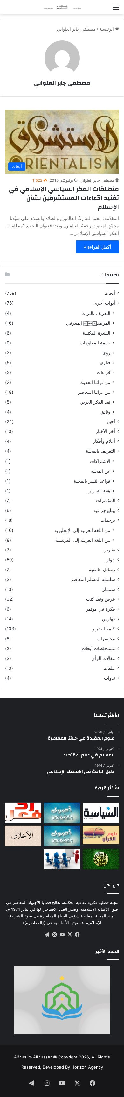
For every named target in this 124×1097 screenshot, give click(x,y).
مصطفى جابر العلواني (62, 83)
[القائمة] (116, 9)
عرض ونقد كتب (100, 599)
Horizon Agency (87, 1067)
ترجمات (107, 520)
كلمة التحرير (103, 628)
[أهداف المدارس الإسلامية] (62, 859)
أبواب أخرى (104, 303)
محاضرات (106, 638)
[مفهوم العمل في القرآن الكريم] (101, 859)
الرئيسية (107, 29)
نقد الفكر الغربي (95, 402)
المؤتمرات (105, 500)
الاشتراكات (100, 461)
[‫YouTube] (62, 934)
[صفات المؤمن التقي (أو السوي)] (23, 836)
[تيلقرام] (47, 934)
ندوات (109, 678)
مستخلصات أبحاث (98, 648)
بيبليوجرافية (104, 510)
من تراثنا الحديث (94, 382)
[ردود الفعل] (23, 813)
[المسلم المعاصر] (62, 7)
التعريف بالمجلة (100, 451)
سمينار (109, 589)
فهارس (108, 618)
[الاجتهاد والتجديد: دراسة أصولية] (62, 836)
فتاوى (105, 362)
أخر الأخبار (105, 431)
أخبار (110, 421)
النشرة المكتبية (96, 333)
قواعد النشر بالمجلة (92, 481)
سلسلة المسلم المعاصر (93, 579)
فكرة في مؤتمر (100, 609)
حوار (111, 559)
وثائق (105, 411)
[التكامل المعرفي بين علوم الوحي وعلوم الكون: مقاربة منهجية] (101, 835)
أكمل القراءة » (97, 247)
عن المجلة (100, 471)
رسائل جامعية (102, 569)
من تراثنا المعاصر (94, 392)
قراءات (103, 372)
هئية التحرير (99, 490)
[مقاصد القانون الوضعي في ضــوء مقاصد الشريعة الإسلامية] (62, 813)
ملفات (109, 668)
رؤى (106, 352)
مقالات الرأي (103, 658)
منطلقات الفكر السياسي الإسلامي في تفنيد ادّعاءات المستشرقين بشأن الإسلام (64, 198)
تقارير (109, 549)
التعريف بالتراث (95, 313)
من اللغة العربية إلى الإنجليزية (82, 530)
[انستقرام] (54, 934)
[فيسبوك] (77, 934)
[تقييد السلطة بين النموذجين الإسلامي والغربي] (101, 813)
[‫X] (69, 934)
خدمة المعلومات (95, 342)
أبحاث (109, 293)
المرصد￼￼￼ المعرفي (88, 323)
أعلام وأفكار (104, 441)
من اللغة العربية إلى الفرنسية (82, 540)
